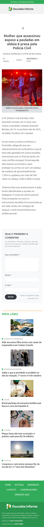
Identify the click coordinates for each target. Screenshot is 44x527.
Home (8, 485)
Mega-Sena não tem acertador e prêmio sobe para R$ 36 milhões (18, 435)
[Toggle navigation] (2, 9)
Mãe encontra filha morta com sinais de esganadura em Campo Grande (22, 343)
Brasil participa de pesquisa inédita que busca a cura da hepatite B (21, 404)
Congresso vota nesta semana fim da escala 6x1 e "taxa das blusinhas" (20, 465)
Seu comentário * (12, 255)
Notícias (19, 485)
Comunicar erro (28, 490)
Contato (11, 490)
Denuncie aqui (22, 494)
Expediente (33, 485)
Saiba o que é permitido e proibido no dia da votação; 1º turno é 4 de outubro (21, 374)
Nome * (8, 275)
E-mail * (8, 285)
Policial (19, 60)
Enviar (11, 297)
